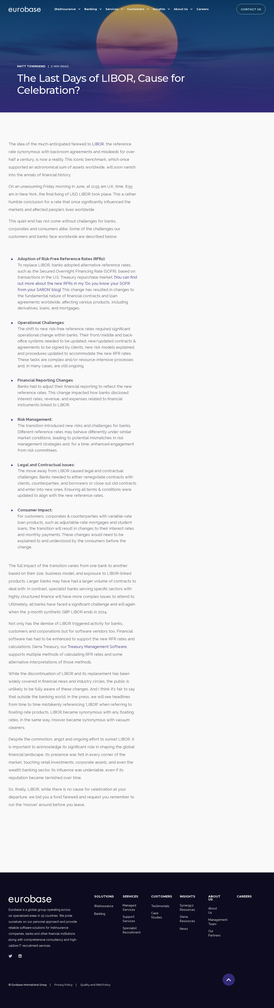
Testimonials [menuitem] (160, 906)
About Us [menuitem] (181, 8)
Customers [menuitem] (135, 8)
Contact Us (251, 9)
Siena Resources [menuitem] (187, 919)
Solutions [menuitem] (104, 896)
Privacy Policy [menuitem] (63, 985)
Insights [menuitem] (159, 8)
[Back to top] (229, 980)
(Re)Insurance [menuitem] (65, 8)
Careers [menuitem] (203, 8)
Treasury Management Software (97, 646)
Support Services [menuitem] (129, 919)
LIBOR (98, 144)
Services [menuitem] (112, 8)
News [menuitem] (184, 928)
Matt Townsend (31, 66)
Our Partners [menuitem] (214, 933)
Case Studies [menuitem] (156, 915)
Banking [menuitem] (90, 8)
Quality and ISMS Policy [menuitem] (95, 985)
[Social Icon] (12, 956)
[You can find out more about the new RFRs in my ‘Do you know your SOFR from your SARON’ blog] (77, 283)
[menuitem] (213, 7)
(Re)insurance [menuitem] (103, 906)
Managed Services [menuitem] (129, 907)
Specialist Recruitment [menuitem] (132, 930)
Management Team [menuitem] (218, 922)
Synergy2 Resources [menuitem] (187, 907)
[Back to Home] (25, 9)
